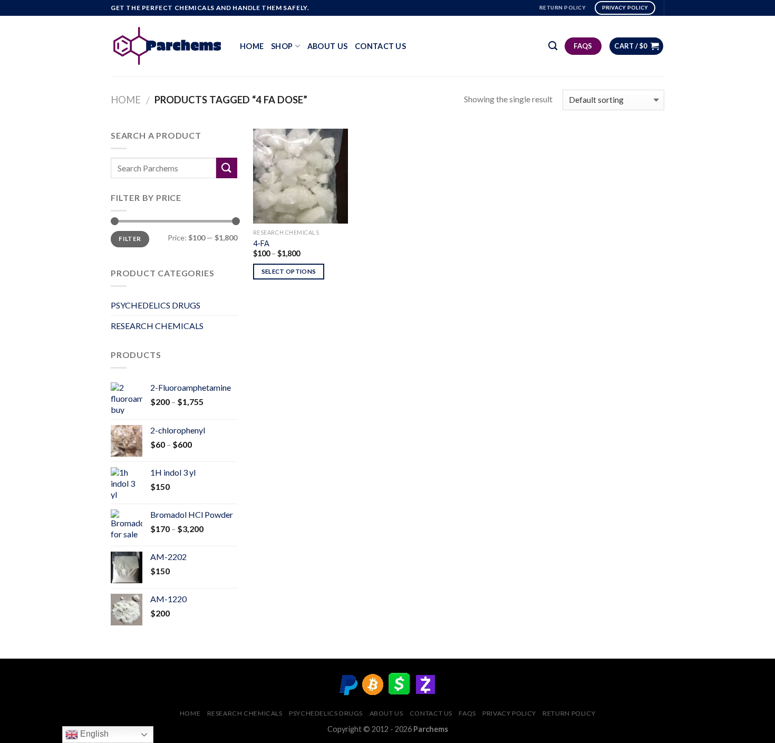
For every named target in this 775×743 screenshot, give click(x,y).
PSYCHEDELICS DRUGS (155, 305)
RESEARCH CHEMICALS (157, 326)
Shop (282, 46)
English (93, 733)
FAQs (467, 713)
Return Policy (568, 713)
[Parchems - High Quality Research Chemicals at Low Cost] (167, 45)
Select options (288, 271)
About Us (327, 46)
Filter (130, 239)
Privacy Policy (509, 713)
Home (252, 46)
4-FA (261, 243)
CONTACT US (380, 46)
